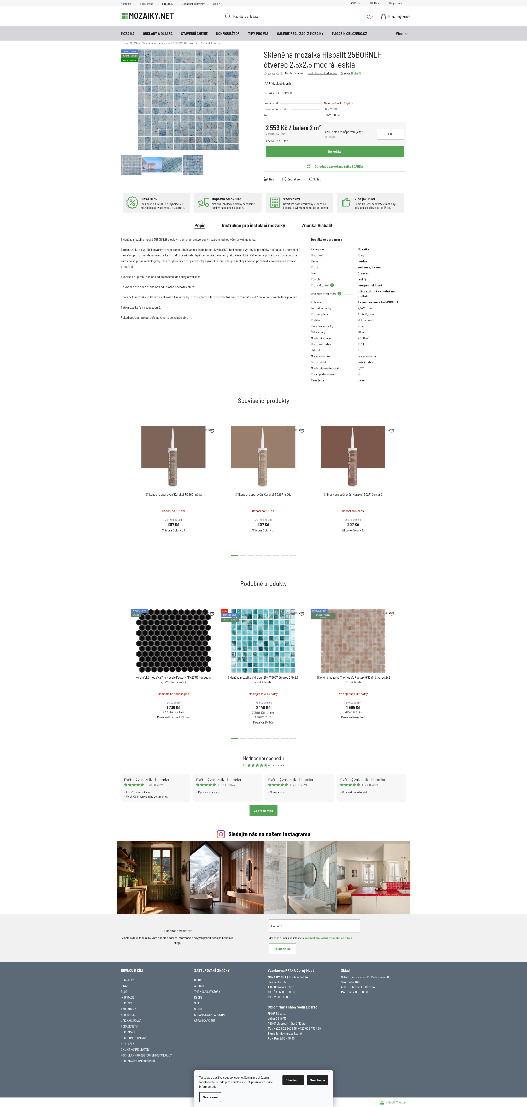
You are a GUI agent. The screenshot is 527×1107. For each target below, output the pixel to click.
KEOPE (198, 997)
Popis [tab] (199, 225)
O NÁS (124, 986)
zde (214, 1086)
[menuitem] (128, 33)
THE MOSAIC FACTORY (207, 991)
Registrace (395, 3)
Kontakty (126, 3)
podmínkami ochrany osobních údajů (328, 938)
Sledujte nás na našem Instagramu (269, 834)
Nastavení (210, 1097)
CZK (353, 3)
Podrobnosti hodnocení (322, 73)
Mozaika (363, 249)
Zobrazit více (263, 811)
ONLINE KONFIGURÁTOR (135, 1049)
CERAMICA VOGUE (205, 1020)
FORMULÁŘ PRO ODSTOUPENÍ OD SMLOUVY (146, 1055)
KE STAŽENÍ (128, 1044)
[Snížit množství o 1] (380, 134)
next (403, 489)
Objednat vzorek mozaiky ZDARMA (339, 166)
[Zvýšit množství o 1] (401, 134)
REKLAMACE (128, 1032)
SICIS (197, 1003)
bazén (376, 267)
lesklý (362, 279)
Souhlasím (317, 1080)
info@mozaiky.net (290, 1033)
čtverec (363, 273)
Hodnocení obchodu (263, 758)
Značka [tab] (317, 225)
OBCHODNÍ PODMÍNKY (134, 1038)
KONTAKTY (127, 980)
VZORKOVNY (128, 1009)
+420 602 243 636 (285, 1028)
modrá (362, 261)
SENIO (198, 1009)
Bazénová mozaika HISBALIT (378, 302)
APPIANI (199, 986)
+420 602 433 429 (309, 1028)
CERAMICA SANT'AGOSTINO (210, 1015)
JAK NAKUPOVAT (131, 1020)
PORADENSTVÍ (129, 1026)
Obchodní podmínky (193, 3)
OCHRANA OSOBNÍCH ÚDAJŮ (138, 1061)
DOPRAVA (126, 1003)
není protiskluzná (370, 285)
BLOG (124, 991)
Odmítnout (293, 1080)
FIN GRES (167, 3)
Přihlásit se (282, 949)
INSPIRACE (127, 997)
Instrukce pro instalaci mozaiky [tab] (253, 225)
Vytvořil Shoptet (396, 1102)
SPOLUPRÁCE (129, 1015)
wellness (364, 267)
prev (124, 489)
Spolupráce (146, 3)
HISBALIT (199, 980)
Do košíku (334, 151)
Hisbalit (356, 73)
